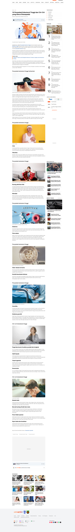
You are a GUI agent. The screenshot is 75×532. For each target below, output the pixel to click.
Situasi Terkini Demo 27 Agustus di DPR (55, 190)
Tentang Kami (51, 515)
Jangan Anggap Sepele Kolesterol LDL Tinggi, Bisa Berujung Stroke (39, 483)
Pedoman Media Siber (33, 515)
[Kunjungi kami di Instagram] (57, 522)
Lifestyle (32, 2)
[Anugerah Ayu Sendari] (13, 20)
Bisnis (20, 2)
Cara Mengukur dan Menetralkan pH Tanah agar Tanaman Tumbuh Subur (56, 56)
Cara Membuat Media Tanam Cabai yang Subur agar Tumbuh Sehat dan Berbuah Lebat (56, 74)
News (17, 2)
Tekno (42, 2)
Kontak (15, 515)
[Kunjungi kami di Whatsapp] (58, 522)
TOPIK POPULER (49, 10)
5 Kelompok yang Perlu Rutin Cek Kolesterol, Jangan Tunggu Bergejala (29, 483)
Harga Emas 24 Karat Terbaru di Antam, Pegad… (56, 215)
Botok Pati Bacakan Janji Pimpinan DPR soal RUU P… (56, 181)
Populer (49, 23)
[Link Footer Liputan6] (18, 512)
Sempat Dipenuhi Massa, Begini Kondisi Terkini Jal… (56, 228)
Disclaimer (22, 515)
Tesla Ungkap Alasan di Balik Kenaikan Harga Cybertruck (54, 211)
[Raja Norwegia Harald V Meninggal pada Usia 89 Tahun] (49, 223)
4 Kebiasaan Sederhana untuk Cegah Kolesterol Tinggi (39, 493)
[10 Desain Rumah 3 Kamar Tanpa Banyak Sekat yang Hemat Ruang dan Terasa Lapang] (54, 29)
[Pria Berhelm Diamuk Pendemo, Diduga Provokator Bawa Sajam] (54, 167)
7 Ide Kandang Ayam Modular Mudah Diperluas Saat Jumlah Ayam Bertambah (55, 86)
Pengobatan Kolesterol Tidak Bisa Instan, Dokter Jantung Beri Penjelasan (17, 493)
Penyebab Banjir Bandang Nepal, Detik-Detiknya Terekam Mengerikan (55, 80)
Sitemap (39, 515)
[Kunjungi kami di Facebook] (53, 522)
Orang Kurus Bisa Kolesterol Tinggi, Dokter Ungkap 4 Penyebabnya (29, 504)
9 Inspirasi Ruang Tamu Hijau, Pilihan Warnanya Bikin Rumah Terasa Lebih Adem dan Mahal (56, 50)
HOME (13, 2)
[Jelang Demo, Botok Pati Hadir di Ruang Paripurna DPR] (49, 193)
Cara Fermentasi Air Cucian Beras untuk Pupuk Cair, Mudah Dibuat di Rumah (55, 68)
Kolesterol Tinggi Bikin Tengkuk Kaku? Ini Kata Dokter (16, 504)
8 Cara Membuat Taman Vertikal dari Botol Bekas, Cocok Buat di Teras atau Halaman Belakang (55, 44)
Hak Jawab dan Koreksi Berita (25, 517)
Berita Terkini (50, 198)
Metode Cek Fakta (16, 517)
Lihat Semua (59, 23)
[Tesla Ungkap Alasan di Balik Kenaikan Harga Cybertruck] (54, 204)
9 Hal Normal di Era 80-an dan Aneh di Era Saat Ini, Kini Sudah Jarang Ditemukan (56, 92)
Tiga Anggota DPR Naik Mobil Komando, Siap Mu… (56, 177)
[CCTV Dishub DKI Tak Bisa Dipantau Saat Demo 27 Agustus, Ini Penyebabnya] (49, 185)
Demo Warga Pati (50, 161)
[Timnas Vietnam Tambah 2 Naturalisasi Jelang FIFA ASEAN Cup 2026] (49, 219)
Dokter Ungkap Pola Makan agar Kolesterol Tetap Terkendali (28, 493)
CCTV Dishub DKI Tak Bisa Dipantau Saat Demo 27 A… (56, 185)
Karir (55, 515)
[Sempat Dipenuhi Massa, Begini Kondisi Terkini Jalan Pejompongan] (49, 227)
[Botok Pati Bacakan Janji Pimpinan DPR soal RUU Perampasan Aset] (49, 181)
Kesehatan (38, 2)
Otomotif (47, 2)
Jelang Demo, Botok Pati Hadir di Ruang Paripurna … (56, 194)
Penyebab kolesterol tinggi (25, 45)
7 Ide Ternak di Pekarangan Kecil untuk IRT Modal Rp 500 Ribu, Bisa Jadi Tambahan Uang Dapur (56, 62)
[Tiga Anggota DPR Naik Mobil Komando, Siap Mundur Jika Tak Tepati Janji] (49, 176)
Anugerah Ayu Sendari (19, 19)
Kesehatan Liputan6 (29, 430)
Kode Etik (27, 515)
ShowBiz (24, 2)
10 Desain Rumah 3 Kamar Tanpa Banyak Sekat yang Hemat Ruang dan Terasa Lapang (55, 37)
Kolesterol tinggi (15, 46)
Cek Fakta (52, 2)
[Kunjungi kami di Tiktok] (60, 522)
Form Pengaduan (44, 515)
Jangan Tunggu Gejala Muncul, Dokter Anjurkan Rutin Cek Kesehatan (39, 504)
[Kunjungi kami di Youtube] (51, 522)
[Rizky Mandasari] (15, 464)
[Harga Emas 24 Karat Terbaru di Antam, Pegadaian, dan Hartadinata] (49, 214)
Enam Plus (57, 2)
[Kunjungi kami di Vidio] (50, 522)
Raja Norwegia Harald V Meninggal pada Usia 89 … (56, 223)
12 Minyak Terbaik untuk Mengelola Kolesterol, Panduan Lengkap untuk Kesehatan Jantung (28, 58)
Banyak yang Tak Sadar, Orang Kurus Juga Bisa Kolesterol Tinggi (16, 483)
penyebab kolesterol (19, 48)
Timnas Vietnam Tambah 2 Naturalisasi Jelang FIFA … (56, 219)
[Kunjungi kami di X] (55, 522)
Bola (28, 2)
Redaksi (19, 515)
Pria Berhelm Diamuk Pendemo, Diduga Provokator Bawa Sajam (54, 173)
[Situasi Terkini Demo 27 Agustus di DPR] (49, 189)
